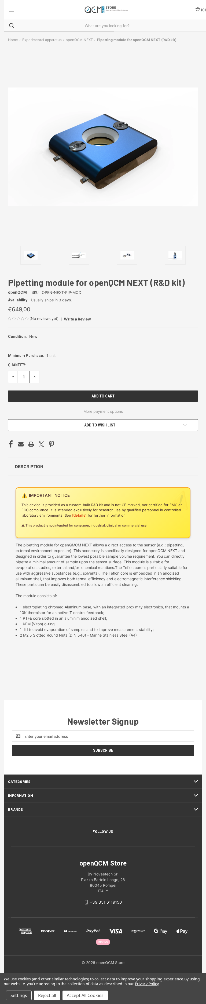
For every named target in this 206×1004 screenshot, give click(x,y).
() (203, 10)
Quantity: (17, 365)
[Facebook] (10, 444)
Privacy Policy (146, 983)
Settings (18, 995)
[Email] (21, 444)
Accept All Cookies (85, 995)
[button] (75, 319)
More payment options (103, 411)
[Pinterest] (51, 444)
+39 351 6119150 (106, 902)
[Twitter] (41, 444)
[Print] (31, 444)
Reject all (47, 995)
